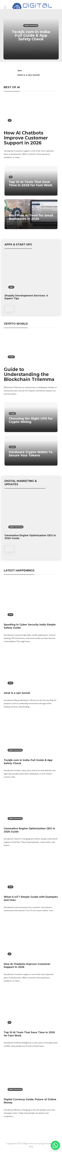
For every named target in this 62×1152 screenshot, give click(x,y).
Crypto (11, 357)
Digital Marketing (30, 25)
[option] (31, 35)
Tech (19, 70)
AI (9, 120)
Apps (11, 287)
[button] (55, 1145)
